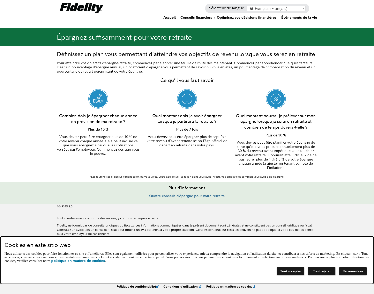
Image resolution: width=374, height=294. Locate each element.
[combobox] (276, 8)
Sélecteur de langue (226, 8)
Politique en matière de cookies (229, 286)
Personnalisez (353, 271)
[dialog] (187, 260)
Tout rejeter (322, 271)
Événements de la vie (299, 17)
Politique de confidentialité (136, 286)
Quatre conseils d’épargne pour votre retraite (187, 196)
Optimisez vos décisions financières (247, 17)
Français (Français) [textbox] (271, 8)
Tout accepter (290, 271)
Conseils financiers (196, 17)
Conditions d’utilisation (180, 286)
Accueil (169, 17)
